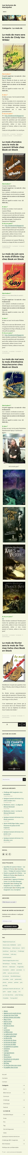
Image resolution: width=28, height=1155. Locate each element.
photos (10, 982)
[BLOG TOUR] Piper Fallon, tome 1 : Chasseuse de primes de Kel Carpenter (14, 825)
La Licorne (7, 1030)
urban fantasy (19, 995)
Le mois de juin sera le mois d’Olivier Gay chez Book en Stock (13, 256)
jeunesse (4, 135)
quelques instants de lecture (11, 988)
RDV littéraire (6, 1144)
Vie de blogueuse (8, 1129)
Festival (5, 1107)
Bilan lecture (7, 1092)
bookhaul (5, 951)
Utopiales (5, 998)
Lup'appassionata (9, 1053)
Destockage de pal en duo (11, 960)
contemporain (7, 957)
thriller (15, 991)
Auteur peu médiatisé (9, 945)
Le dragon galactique (10, 1036)
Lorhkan (6, 1050)
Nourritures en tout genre (11, 1059)
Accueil (4, 1074)
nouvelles (6, 979)
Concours (6, 1096)
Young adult (13, 998)
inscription (6, 970)
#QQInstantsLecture (9, 941)
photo (4, 982)
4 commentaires (17, 135)
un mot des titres (8, 995)
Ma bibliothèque (15, 976)
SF (22, 988)
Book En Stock (6, 78)
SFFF (4, 991)
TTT (19, 991)
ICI (3, 618)
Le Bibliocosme (8, 1032)
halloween (12, 966)
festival (20, 963)
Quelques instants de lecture (11, 1136)
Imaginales (20, 966)
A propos (4, 1078)
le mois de (9, 135)
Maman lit (7, 1055)
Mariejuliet (7, 883)
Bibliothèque (7, 948)
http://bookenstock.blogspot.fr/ (14, 115)
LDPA (4, 973)
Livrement (7, 1048)
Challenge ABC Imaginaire (10, 1140)
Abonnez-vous (10, 926)
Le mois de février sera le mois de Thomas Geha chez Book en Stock (13, 647)
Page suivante (23, 726)
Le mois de (13, 134)
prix (21, 982)
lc (24, 970)
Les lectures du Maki (10, 1044)
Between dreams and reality (12, 1017)
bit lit (23, 948)
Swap (4, 1118)
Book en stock (8, 1021)
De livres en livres (9, 1025)
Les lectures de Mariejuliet (9, 6)
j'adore (13, 970)
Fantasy (13, 963)
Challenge (21, 951)
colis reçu (13, 954)
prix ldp (5, 985)
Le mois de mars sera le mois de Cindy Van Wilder (13, 37)
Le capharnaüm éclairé (10, 1034)
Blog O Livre (7, 1019)
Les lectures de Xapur (10, 1042)
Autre (5, 1089)
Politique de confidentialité (10, 1147)
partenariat (18, 979)
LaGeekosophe (8, 887)
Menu (4, 11)
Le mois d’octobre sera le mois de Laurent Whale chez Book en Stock (13, 146)
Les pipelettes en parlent (11, 1046)
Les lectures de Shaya (10, 1040)
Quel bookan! (8, 1061)
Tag (4, 1125)
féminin (5, 966)
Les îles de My (8, 1038)
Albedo (6, 1011)
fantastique (19, 134)
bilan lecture (16, 948)
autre (19, 945)
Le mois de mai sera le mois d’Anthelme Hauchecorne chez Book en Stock (13, 363)
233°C (5, 1028)
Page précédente (19, 726)
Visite (4, 1133)
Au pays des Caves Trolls (11, 1015)
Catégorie (5, 1085)
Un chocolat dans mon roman (12, 1065)
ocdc (11, 979)
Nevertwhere (7, 1057)
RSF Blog (6, 1063)
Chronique (6, 1103)
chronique (6, 954)
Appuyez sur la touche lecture (12, 1013)
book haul (13, 951)
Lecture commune (13, 973)
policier (16, 982)
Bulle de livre (7, 1023)
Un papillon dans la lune (11, 1067)
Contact (4, 1081)
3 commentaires (6, 247)
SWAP (9, 991)
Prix (4, 1122)
